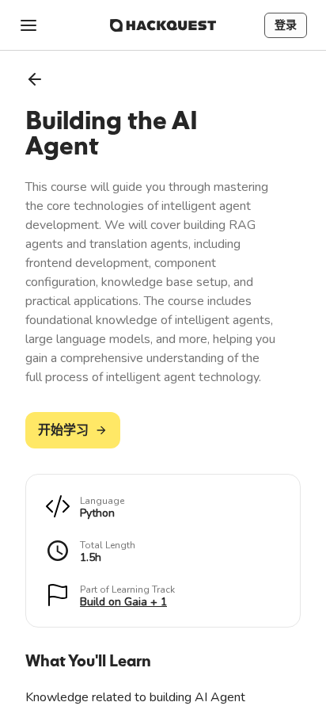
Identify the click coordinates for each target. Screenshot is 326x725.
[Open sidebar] (28, 25)
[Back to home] (163, 25)
